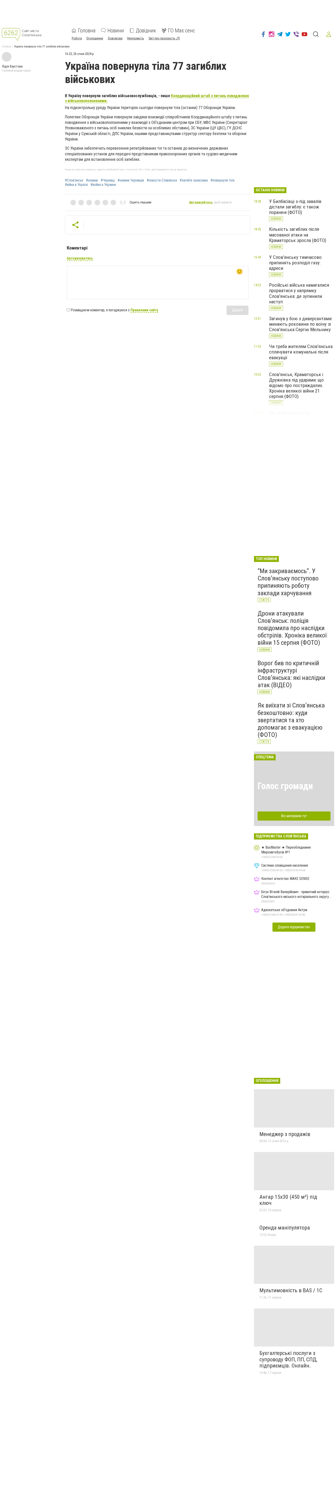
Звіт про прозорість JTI (164, 38)
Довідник (146, 30)
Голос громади (285, 786)
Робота (77, 38)
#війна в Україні (76, 185)
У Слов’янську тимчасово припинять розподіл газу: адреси (295, 263)
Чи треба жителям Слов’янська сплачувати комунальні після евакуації (301, 352)
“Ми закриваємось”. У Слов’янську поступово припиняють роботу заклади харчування (288, 582)
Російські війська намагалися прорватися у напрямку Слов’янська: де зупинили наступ (299, 293)
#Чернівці (108, 180)
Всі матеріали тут (294, 816)
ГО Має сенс (181, 30)
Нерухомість (135, 38)
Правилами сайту (144, 310)
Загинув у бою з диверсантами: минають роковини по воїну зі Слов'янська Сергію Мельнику (300, 324)
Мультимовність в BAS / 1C (290, 1290)
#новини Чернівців (130, 180)
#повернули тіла (223, 180)
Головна (87, 30)
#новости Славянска (162, 180)
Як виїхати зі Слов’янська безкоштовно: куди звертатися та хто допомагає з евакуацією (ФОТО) (291, 720)
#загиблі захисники (194, 180)
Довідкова (115, 38)
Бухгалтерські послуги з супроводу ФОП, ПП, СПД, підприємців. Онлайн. (288, 1359)
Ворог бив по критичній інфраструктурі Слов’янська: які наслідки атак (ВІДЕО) (291, 674)
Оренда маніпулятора (284, 1227)
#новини (92, 180)
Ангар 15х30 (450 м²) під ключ (288, 1200)
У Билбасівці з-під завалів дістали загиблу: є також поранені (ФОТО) (295, 207)
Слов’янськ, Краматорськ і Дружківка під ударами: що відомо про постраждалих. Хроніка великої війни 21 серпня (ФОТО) (296, 385)
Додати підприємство (294, 927)
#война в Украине (103, 185)
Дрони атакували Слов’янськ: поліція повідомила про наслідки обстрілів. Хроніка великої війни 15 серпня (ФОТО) (292, 628)
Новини (115, 30)
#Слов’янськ (74, 180)
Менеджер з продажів (284, 1134)
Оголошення (94, 38)
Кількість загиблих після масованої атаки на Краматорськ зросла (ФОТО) (297, 234)
